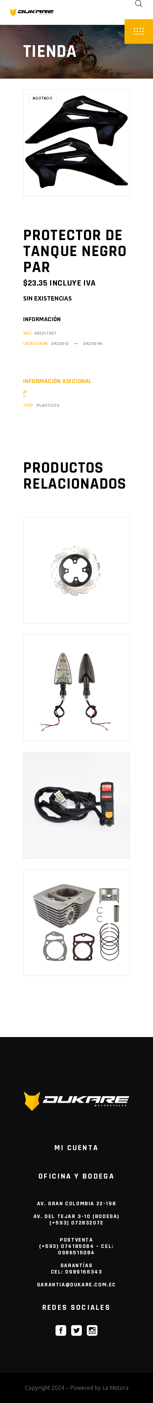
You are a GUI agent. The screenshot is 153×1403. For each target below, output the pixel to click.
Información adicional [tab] (57, 381)
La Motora (115, 1388)
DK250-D (60, 344)
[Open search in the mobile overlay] (138, 3)
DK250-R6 (93, 344)
